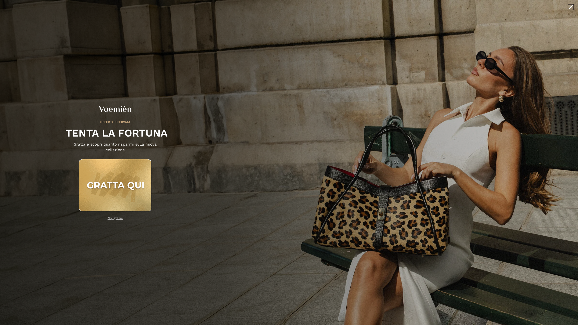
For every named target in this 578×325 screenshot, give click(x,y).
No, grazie (115, 218)
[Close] (570, 7)
